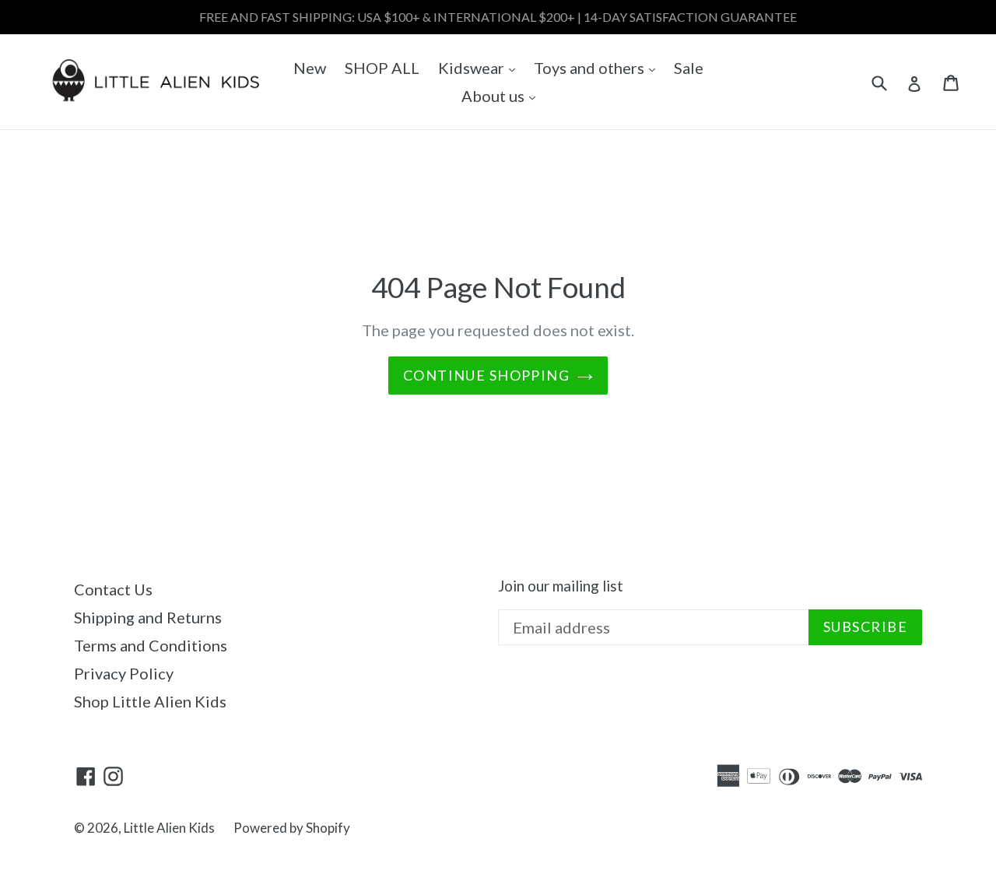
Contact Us (113, 589)
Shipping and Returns (148, 617)
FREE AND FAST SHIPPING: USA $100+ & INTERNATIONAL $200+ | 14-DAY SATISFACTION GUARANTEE (498, 16)
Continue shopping (486, 375)
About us (502, 95)
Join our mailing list (560, 586)
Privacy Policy (124, 673)
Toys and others (598, 67)
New (309, 67)
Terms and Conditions (150, 645)
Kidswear (480, 67)
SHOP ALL (382, 67)
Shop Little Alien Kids (150, 701)
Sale (688, 67)
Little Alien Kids (169, 828)
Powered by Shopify (291, 828)
